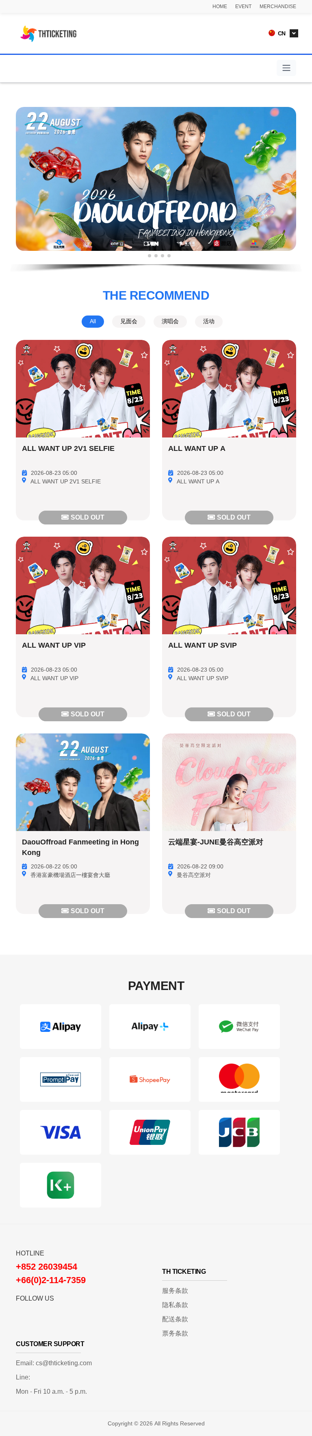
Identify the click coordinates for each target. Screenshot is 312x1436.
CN (281, 33)
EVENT (243, 6)
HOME (219, 6)
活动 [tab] (208, 321)
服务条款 (175, 1291)
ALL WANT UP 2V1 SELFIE (68, 449)
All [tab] (93, 321)
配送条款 (175, 1319)
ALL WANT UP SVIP (202, 645)
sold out (87, 517)
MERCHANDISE (278, 6)
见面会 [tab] (128, 321)
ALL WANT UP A (196, 449)
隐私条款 (175, 1305)
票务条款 (175, 1333)
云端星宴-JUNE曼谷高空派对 (215, 842)
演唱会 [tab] (170, 321)
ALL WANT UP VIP (54, 645)
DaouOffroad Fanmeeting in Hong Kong (80, 847)
